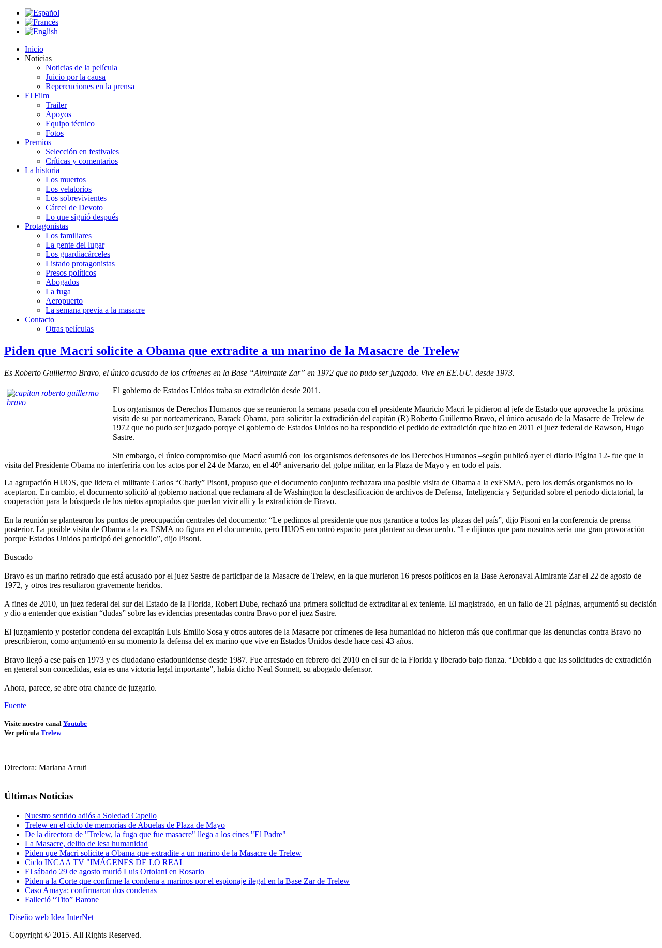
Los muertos (66, 179)
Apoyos (58, 114)
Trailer (56, 104)
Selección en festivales (82, 151)
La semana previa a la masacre (95, 310)
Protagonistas (46, 226)
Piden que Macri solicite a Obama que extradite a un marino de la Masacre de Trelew (231, 350)
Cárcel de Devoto (74, 207)
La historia (42, 170)
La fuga (58, 291)
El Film (37, 95)
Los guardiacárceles (78, 254)
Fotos (55, 132)
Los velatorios (69, 188)
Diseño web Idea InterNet (51, 917)
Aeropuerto (64, 300)
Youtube (75, 723)
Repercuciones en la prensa (90, 86)
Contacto (39, 319)
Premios (38, 142)
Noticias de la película (81, 67)
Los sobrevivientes (76, 198)
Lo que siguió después (82, 216)
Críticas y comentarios (82, 160)
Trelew (51, 733)
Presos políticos (71, 272)
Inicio (34, 49)
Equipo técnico (70, 123)
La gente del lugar (75, 244)
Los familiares (69, 235)
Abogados (62, 282)
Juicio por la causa (76, 77)
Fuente (15, 705)
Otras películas (70, 328)
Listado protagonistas (80, 263)
